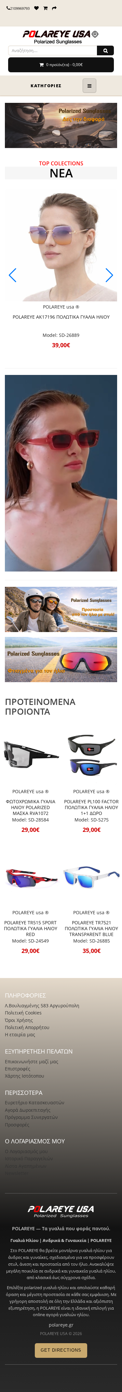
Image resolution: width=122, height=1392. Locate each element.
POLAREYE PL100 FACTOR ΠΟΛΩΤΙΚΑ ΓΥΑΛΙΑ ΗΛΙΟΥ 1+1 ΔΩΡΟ (91, 807)
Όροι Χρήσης (19, 1020)
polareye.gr (61, 1325)
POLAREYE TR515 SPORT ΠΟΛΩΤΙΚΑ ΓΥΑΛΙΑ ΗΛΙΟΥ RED (30, 928)
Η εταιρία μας (20, 1034)
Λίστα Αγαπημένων (26, 1166)
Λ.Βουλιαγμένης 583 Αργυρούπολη (42, 1005)
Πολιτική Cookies (23, 1013)
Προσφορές (17, 1125)
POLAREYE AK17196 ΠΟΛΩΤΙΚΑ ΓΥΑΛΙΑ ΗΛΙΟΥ (61, 317)
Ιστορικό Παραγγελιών (29, 1158)
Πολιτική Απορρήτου (27, 1027)
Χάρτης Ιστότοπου (24, 1076)
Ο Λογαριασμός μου (26, 1151)
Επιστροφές (17, 1069)
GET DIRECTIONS (61, 1350)
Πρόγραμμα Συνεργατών (31, 1117)
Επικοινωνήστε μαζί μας (31, 1061)
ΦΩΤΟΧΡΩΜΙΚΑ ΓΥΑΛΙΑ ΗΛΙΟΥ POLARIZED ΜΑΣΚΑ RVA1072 (30, 807)
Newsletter (17, 1173)
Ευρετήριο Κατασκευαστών (34, 1102)
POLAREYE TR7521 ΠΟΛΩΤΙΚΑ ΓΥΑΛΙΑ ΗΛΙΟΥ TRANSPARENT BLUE (91, 928)
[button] (109, 275)
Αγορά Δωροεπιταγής (27, 1110)
